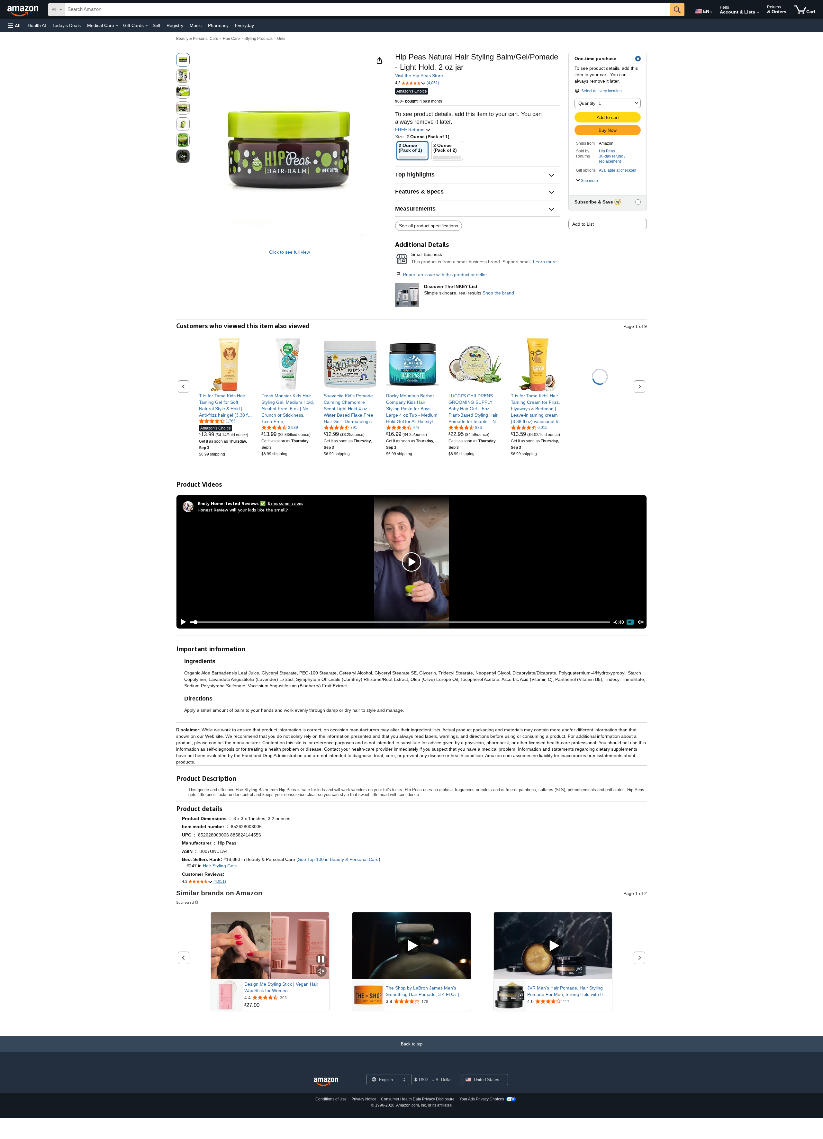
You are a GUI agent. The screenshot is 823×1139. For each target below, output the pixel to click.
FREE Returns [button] (410, 129)
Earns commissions (285, 503)
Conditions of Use (331, 1099)
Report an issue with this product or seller (445, 274)
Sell (156, 25)
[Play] (181, 622)
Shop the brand (498, 292)
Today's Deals (66, 25)
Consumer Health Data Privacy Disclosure (418, 1099)
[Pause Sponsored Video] (321, 960)
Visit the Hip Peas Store (419, 75)
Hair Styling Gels (220, 865)
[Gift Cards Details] (146, 25)
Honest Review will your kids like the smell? (243, 509)
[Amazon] (23, 10)
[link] (225, 405)
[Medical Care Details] (117, 25)
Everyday (244, 25)
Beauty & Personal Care (197, 38)
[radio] (182, 59)
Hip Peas (607, 151)
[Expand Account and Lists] (758, 12)
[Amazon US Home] (326, 1082)
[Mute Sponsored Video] (321, 972)
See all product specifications (428, 225)
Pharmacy (218, 25)
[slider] (400, 622)
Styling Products (258, 38)
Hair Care (231, 38)
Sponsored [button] (185, 902)
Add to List (583, 224)
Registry (175, 25)
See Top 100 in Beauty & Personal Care (338, 859)
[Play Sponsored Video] (411, 945)
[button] (14, 25)
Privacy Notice (363, 1099)
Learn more (545, 261)
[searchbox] (367, 10)
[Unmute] (641, 622)
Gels (281, 38)
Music (196, 25)
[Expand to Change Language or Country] (711, 12)
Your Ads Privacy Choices (481, 1099)
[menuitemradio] (630, 622)
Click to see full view (289, 252)
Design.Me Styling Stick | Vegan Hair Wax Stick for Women (281, 987)
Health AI (37, 25)
